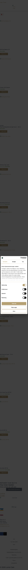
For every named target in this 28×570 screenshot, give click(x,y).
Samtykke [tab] (5, 261)
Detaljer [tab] (14, 261)
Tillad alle (14, 303)
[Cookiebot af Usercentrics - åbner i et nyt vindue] (20, 258)
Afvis (14, 311)
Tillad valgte (14, 307)
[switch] (24, 289)
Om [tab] (23, 261)
